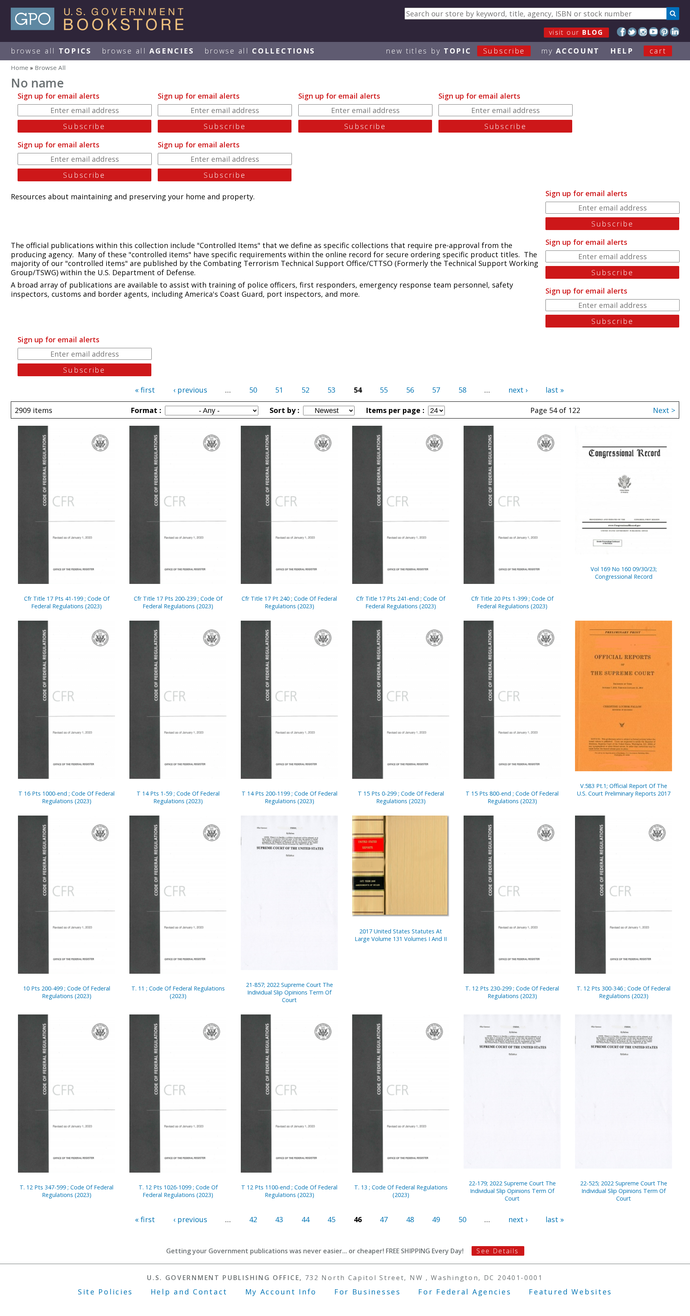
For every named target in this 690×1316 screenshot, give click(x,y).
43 (279, 1219)
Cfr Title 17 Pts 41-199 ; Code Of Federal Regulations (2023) (66, 602)
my (570, 51)
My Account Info (281, 1291)
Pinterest (664, 31)
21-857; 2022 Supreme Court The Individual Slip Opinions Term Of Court (289, 992)
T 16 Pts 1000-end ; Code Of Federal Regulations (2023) (66, 797)
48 (410, 1219)
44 (305, 1219)
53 (331, 390)
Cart (658, 51)
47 (384, 1219)
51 (279, 390)
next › (517, 390)
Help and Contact (189, 1291)
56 (410, 390)
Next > (664, 410)
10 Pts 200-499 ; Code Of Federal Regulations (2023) (66, 992)
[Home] (101, 27)
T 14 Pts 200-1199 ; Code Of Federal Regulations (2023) (289, 797)
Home (19, 67)
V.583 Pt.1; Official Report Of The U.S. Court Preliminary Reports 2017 (623, 789)
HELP (622, 51)
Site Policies (105, 1291)
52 (305, 390)
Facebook (621, 31)
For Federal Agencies (464, 1291)
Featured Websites (570, 1291)
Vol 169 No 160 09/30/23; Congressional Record (624, 572)
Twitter (632, 31)
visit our (576, 32)
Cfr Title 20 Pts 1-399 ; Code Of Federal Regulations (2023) (512, 602)
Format (145, 410)
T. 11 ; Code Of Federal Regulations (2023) (178, 992)
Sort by (283, 410)
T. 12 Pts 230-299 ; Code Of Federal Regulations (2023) (512, 992)
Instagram (642, 31)
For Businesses (367, 1291)
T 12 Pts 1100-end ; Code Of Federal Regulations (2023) (289, 1191)
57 (436, 390)
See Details (497, 1251)
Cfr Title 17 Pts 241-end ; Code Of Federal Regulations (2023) (400, 602)
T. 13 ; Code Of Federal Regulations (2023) (401, 1191)
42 (253, 1219)
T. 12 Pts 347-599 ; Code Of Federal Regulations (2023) (66, 1191)
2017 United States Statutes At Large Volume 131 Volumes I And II (401, 935)
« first (145, 390)
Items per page (394, 410)
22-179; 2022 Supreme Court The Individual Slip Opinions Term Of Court (512, 1190)
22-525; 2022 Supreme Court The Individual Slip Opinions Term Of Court (623, 1190)
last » (554, 390)
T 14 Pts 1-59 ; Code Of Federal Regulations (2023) (178, 797)
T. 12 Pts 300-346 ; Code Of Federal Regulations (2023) (623, 992)
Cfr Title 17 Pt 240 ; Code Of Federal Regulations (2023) (289, 602)
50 (253, 390)
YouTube (653, 31)
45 (331, 1219)
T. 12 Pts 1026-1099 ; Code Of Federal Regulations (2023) (178, 1191)
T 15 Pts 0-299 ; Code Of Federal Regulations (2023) (401, 797)
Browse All (51, 51)
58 (462, 390)
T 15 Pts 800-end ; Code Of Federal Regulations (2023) (512, 797)
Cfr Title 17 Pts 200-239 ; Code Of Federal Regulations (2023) (178, 602)
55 (384, 390)
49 (436, 1219)
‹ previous (190, 390)
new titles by (455, 51)
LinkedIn (674, 31)
